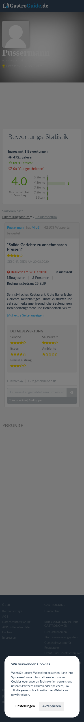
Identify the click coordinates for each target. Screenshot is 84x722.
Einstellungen (25, 706)
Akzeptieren (51, 706)
